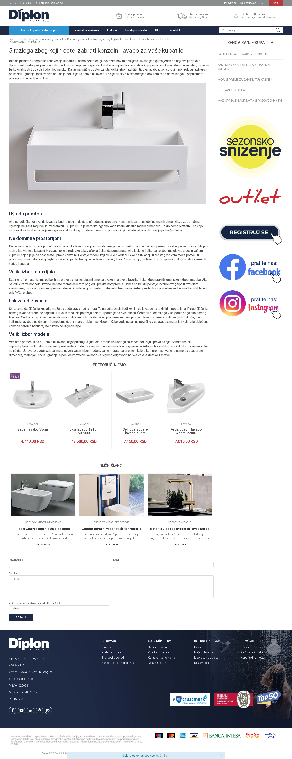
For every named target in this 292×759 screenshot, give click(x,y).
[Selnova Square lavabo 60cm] (135, 395)
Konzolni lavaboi (129, 222)
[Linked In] (30, 710)
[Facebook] (12, 710)
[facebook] (250, 269)
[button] (251, 30)
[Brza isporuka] (181, 16)
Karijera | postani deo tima (118, 662)
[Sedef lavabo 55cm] (32, 395)
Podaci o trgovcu (112, 652)
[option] (32, 410)
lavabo (144, 61)
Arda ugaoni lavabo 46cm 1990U (186, 431)
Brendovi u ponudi (113, 657)
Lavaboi (32, 424)
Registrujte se (248, 2)
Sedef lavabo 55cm (32, 429)
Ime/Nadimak (16, 559)
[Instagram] (48, 710)
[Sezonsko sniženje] (250, 146)
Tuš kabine (247, 647)
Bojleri (244, 662)
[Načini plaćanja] (119, 16)
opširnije (161, 755)
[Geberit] (118, 416)
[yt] (21, 710)
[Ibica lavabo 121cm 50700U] (83, 395)
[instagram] (250, 305)
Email (116, 559)
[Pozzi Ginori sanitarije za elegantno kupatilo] (43, 495)
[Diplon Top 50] (270, 699)
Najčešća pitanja (158, 662)
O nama (107, 647)
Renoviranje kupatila (78, 39)
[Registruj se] (250, 232)
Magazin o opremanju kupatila (46, 39)
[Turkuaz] (66, 416)
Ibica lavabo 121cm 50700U (83, 431)
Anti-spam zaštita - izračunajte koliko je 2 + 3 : (35, 603)
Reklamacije (201, 662)
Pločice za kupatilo (252, 652)
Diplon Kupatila (17, 39)
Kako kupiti (201, 647)
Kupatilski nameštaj (253, 657)
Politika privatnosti (159, 652)
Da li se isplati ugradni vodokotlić (243, 54)
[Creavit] (15, 416)
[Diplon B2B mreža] (236, 16)
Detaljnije (43, 544)
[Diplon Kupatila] (29, 15)
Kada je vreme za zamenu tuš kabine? (245, 79)
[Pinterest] (39, 710)
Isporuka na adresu (206, 657)
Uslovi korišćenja (158, 647)
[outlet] (250, 198)
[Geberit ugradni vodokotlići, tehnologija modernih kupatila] (111, 495)
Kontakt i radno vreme (161, 657)
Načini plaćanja (203, 652)
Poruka (13, 573)
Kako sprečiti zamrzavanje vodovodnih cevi (250, 100)
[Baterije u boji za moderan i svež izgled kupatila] (180, 495)
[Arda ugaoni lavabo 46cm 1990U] (186, 395)
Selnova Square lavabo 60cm (135, 431)
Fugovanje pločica (231, 90)
